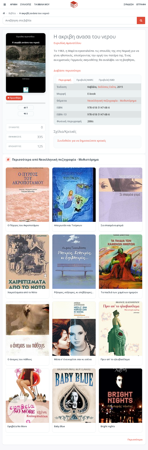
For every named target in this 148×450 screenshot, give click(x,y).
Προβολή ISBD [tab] (107, 79)
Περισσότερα (135, 439)
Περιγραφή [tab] (65, 79)
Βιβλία (12, 13)
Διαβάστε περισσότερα (67, 70)
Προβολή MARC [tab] (85, 79)
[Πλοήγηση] (5, 5)
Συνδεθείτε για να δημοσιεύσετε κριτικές (81, 140)
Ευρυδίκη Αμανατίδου (67, 43)
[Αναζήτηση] (141, 20)
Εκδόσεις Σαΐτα (107, 87)
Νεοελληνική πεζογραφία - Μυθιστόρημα (111, 100)
